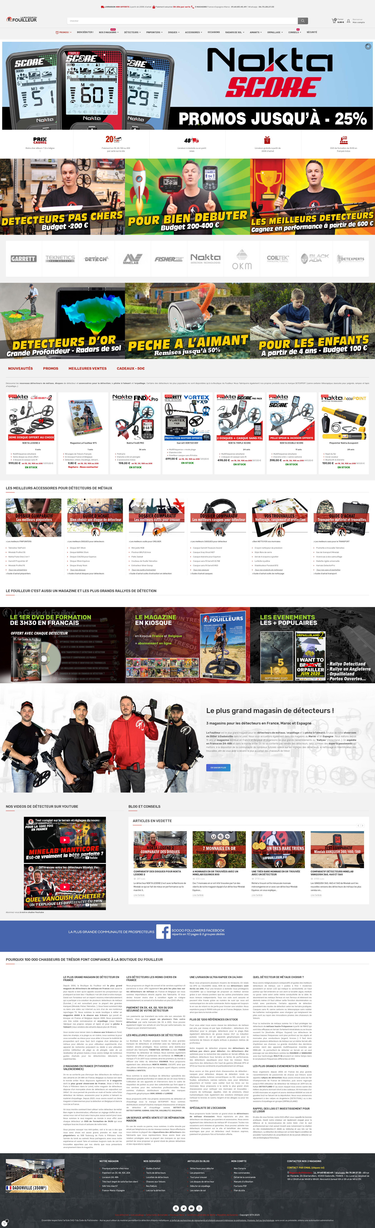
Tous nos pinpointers (17, 570)
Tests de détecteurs (156, 1173)
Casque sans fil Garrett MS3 (205, 565)
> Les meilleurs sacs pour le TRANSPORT (332, 541)
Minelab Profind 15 (16, 565)
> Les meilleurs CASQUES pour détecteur (208, 541)
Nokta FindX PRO (135, 443)
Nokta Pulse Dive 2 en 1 (18, 557)
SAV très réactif (110, 1186)
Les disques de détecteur (202, 1182)
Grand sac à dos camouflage (329, 557)
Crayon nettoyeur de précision (268, 548)
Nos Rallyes (151, 1186)
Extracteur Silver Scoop (142, 565)
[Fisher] (169, 259)
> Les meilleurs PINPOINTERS (18, 541)
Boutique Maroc (177, 1215)
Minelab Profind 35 (16, 552)
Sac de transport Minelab (327, 552)
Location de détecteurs (157, 1177)
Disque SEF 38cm (78, 548)
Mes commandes (242, 1173)
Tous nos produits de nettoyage (269, 570)
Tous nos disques (77, 570)
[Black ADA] (314, 259)
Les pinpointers (197, 1173)
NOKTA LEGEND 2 (31, 443)
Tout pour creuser (198, 1177)
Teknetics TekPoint (16, 548)
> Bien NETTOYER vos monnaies (266, 541)
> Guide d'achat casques (201, 573)
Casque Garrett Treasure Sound (207, 548)
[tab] (20, 370)
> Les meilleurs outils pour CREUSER (145, 541)
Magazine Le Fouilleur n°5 (83, 443)
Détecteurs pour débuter (202, 1168)
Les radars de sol (198, 1190)
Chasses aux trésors (155, 1182)
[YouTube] (191, 1208)
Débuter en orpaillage (200, 1186)
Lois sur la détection (155, 1190)
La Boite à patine (262, 561)
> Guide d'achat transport (325, 573)
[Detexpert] (351, 259)
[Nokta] (206, 259)
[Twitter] (184, 1208)
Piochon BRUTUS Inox (141, 552)
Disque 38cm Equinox (80, 561)
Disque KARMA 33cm (79, 552)
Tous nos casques (201, 570)
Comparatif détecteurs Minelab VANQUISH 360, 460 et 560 (332, 873)
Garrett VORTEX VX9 (187, 443)
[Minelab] (133, 259)
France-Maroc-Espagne (113, 1190)
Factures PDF (240, 1186)
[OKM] (242, 259)
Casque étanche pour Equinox (207, 557)
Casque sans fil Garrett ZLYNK (206, 561)
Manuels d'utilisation (243, 1182)
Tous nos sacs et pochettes (328, 570)
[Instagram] (199, 1208)
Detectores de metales (157, 1215)
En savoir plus (218, 768)
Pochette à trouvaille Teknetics (330, 548)
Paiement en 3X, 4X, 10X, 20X (116, 1173)
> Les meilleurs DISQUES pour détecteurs (85, 541)
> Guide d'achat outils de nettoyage (268, 573)
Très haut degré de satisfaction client (120, 1182)
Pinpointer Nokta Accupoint (343, 443)
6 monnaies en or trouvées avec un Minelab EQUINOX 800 (215, 873)
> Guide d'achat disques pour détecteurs (85, 573)
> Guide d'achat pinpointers (18, 573)
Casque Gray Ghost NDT (204, 552)
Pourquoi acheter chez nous (115, 1168)
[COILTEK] (278, 259)
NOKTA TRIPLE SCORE (239, 443)
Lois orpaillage (137, 1215)
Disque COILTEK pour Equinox (83, 557)
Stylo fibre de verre (263, 552)
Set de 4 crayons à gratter (266, 557)
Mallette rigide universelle (328, 561)
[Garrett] (24, 259)
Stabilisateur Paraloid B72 (266, 565)
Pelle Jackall (137, 557)
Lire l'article (139, 895)
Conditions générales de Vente (201, 1215)
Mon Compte (240, 1168)
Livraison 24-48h (110, 1177)
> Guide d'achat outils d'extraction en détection (150, 573)
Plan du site (239, 1190)
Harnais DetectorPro (325, 565)
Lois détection (122, 1215)
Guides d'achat (153, 1168)
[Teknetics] (60, 259)
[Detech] (97, 259)
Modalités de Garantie (227, 1215)
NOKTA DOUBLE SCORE (291, 443)
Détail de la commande (245, 1177)
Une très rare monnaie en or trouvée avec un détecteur (276, 873)
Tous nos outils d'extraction (144, 570)
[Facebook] (176, 1208)
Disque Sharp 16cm (78, 565)
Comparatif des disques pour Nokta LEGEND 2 (157, 873)
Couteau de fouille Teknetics (144, 561)
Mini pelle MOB (138, 548)
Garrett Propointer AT (18, 561)
